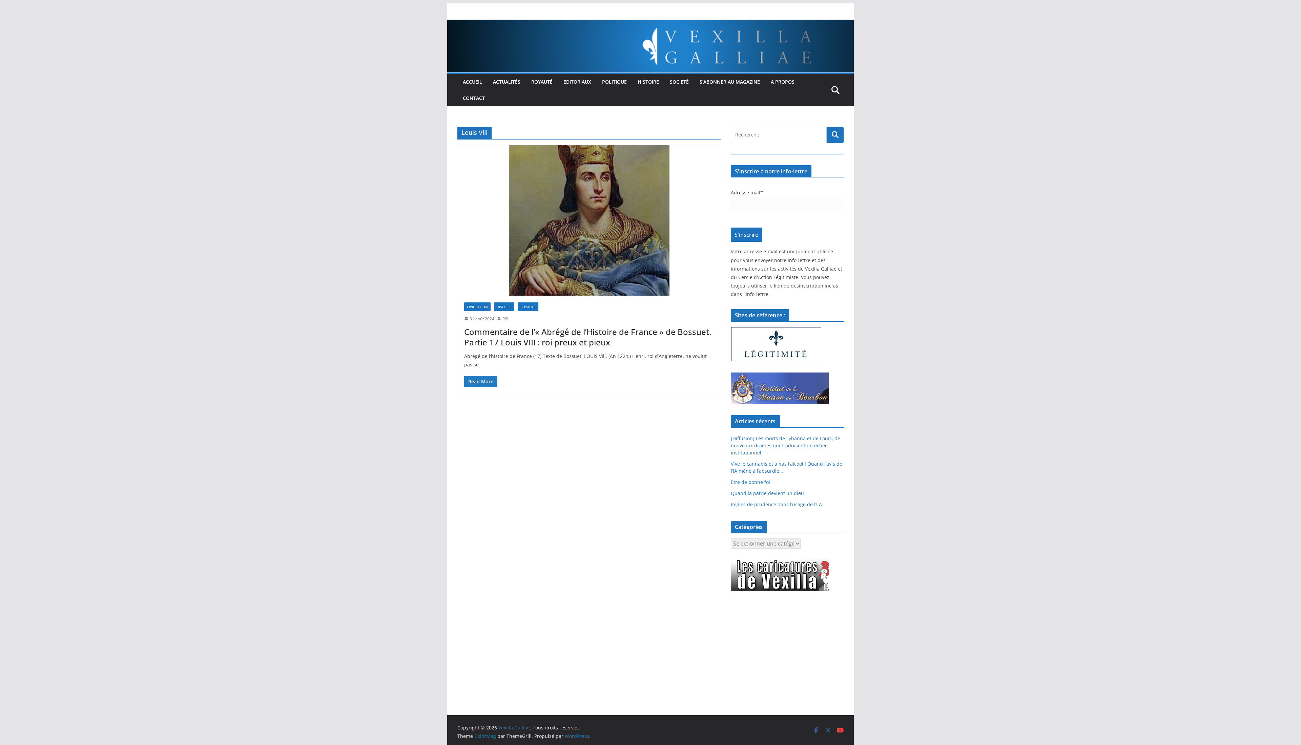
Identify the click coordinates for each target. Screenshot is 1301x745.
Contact (474, 98)
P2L (505, 319)
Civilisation (477, 306)
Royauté (542, 82)
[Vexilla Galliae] (650, 24)
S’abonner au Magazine (730, 82)
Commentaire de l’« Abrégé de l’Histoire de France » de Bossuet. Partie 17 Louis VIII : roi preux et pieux (587, 337)
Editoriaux (577, 82)
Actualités (506, 82)
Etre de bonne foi (750, 482)
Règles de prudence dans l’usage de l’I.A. (777, 504)
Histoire (648, 82)
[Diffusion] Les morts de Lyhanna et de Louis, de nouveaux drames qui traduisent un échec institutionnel (785, 445)
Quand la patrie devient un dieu (767, 493)
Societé (679, 82)
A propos (782, 82)
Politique (614, 82)
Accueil (472, 82)
